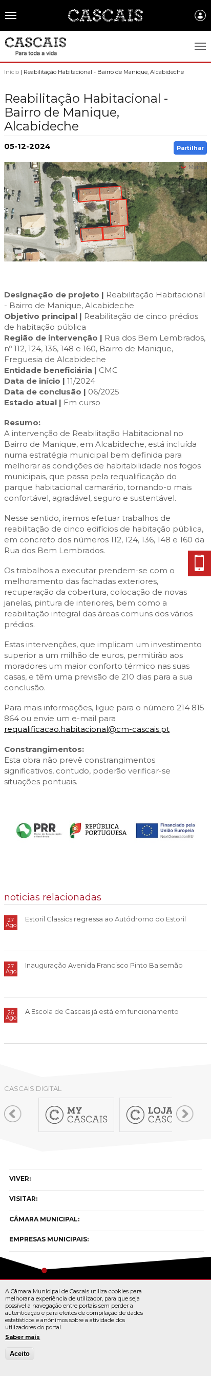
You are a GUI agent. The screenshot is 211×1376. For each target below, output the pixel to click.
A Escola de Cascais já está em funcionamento (102, 1011)
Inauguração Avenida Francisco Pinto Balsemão (104, 965)
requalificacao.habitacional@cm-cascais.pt (87, 729)
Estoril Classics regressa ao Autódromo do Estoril (105, 919)
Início (11, 72)
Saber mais (22, 1337)
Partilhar (190, 148)
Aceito (20, 1354)
